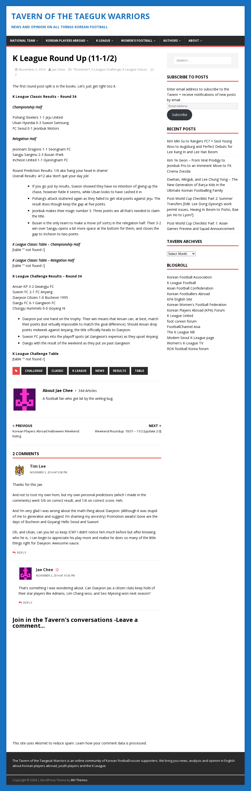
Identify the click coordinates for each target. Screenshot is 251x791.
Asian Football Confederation (190, 288)
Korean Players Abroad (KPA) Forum (196, 310)
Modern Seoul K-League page (190, 337)
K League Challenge (106, 69)
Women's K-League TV (185, 343)
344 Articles (87, 390)
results (119, 371)
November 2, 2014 (32, 69)
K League (103, 40)
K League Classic (135, 69)
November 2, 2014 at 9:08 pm (48, 472)
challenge (34, 371)
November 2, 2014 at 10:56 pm (55, 575)
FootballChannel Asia (183, 326)
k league (79, 371)
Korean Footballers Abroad (188, 293)
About (193, 40)
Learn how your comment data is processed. (111, 743)
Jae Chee (58, 69)
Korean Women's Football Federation (196, 304)
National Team (22, 40)
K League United (180, 315)
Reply (21, 552)
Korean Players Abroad (65, 40)
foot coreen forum (182, 321)
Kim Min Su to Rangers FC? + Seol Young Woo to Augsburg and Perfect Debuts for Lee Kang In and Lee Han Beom (199, 146)
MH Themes (79, 780)
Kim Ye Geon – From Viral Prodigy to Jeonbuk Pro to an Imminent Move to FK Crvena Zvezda (199, 166)
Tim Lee (38, 466)
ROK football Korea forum (188, 348)
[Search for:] (203, 60)
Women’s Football (136, 40)
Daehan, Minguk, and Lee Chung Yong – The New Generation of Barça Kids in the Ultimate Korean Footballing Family (202, 185)
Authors (170, 40)
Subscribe (179, 114)
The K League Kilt (181, 332)
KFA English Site (179, 299)
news (99, 371)
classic (57, 371)
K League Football (181, 282)
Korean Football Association (189, 277)
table (139, 371)
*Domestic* (81, 69)
